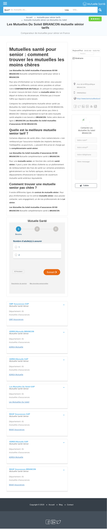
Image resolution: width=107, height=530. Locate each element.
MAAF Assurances (17, 429)
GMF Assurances (16, 319)
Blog (61, 505)
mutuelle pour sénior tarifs (48, 17)
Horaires (83, 53)
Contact (70, 505)
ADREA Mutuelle (16, 347)
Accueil (29, 17)
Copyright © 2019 (37, 505)
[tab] (37, 304)
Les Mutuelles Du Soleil (19, 402)
